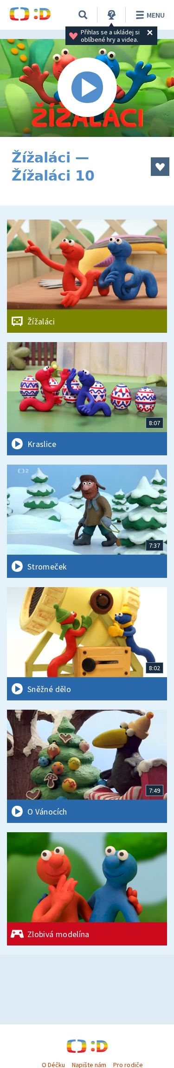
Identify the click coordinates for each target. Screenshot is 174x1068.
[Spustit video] (87, 88)
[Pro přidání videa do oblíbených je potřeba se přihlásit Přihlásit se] (160, 166)
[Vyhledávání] (83, 15)
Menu (156, 14)
